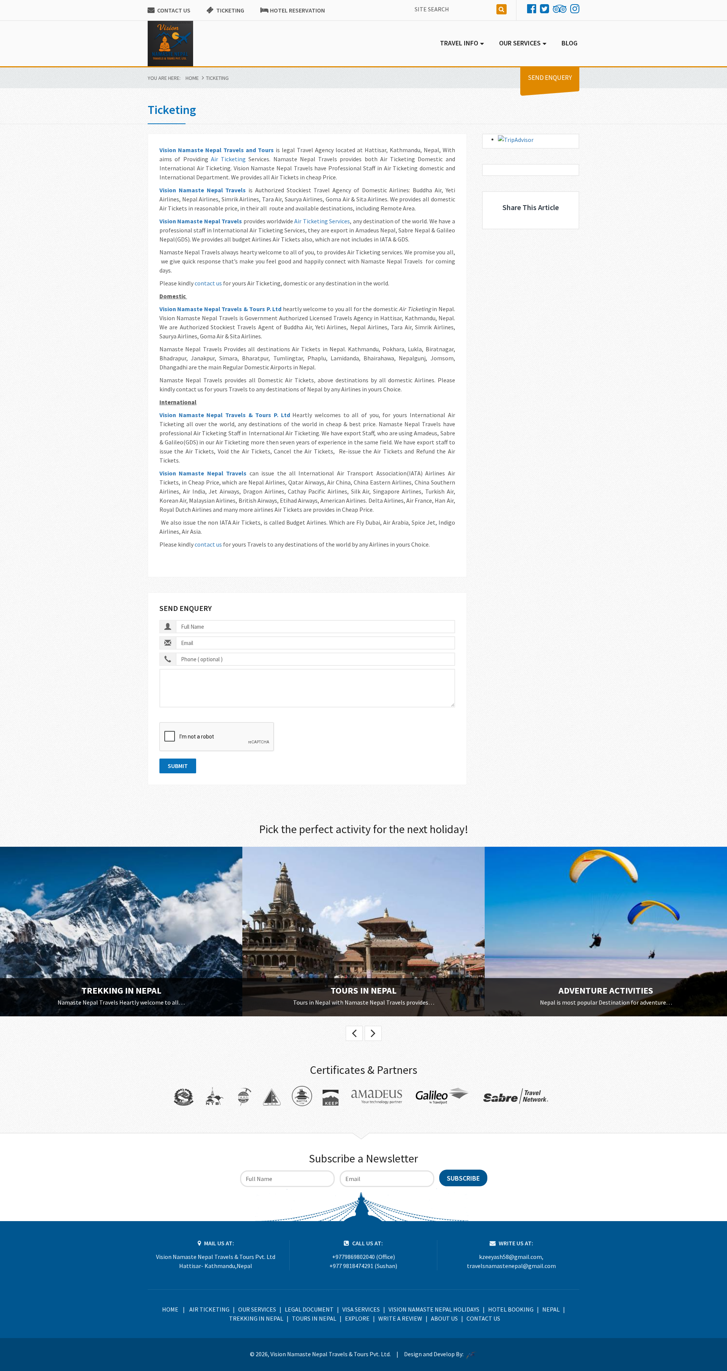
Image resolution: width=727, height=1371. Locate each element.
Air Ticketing (228, 159)
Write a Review (400, 1318)
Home (192, 78)
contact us (208, 283)
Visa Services (361, 1309)
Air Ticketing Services (322, 221)
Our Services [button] (520, 43)
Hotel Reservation (297, 10)
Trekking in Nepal (121, 990)
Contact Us (173, 10)
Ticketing (230, 10)
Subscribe (463, 1178)
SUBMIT (178, 766)
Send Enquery (550, 77)
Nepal (551, 1309)
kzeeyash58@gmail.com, (511, 1256)
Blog (569, 43)
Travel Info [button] (459, 43)
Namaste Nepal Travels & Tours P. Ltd (229, 309)
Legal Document (309, 1309)
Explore (357, 1318)
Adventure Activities (606, 990)
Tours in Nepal (363, 990)
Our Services (257, 1309)
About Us (444, 1318)
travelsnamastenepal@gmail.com (511, 1266)
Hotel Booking (511, 1309)
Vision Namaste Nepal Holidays (433, 1309)
